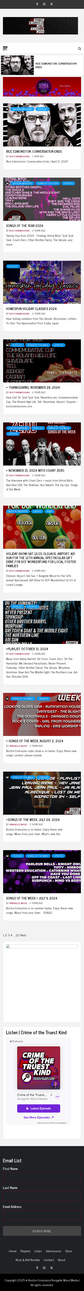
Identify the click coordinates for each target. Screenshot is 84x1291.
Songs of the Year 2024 (24, 225)
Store (68, 1250)
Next (23, 935)
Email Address (12, 1206)
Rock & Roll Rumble (28, 1259)
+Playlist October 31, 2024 (27, 648)
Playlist (42, 109)
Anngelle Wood (18, 746)
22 (18, 935)
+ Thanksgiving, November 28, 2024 (33, 387)
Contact (49, 1259)
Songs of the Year (48, 183)
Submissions (53, 1250)
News (49, 511)
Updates (68, 183)
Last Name (10, 1187)
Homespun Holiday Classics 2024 (31, 308)
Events (37, 511)
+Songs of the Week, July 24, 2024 (33, 819)
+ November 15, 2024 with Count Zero (35, 470)
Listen (38, 1250)
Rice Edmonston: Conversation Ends (43, 65)
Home (13, 1250)
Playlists (25, 1250)
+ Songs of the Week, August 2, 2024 (34, 740)
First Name (10, 1168)
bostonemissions (19, 156)
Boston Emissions (22, 109)
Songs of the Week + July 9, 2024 (31, 898)
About (61, 1259)
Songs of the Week (38, 345)
